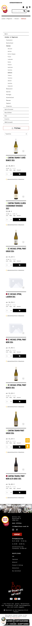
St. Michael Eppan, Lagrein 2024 (14, 295)
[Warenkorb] (29, 7)
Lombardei (10, 59)
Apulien (10, 51)
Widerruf (14, 562)
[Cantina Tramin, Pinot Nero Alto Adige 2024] (16, 464)
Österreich (9, 88)
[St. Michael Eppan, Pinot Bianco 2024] (16, 373)
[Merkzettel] (23, 7)
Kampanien (10, 86)
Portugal (8, 94)
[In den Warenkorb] (19, 174)
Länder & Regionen (11, 37)
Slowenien (9, 106)
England (8, 103)
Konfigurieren (21, 621)
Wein (6, 34)
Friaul (9, 56)
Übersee (8, 100)
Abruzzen (10, 48)
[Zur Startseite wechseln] (4, 9)
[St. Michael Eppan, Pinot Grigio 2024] (16, 237)
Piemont (10, 64)
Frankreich (9, 40)
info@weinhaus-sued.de (20, 526)
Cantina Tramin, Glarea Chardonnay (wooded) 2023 (16, 206)
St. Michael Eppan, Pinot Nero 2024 (16, 340)
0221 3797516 (17, 523)
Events (7, 119)
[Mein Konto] (27, 7)
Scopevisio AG (22, 610)
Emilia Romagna (11, 54)
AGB (13, 556)
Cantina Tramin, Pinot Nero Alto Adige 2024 (15, 477)
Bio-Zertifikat (16, 571)
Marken (9, 62)
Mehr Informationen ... (16, 618)
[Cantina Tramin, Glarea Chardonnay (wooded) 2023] (16, 191)
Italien (8, 46)
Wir (6, 116)
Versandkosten (9, 605)
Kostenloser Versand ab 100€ (16, 2)
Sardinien (10, 67)
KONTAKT (17, 534)
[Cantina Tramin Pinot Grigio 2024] (16, 419)
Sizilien (10, 70)
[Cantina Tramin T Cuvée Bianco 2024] (16, 146)
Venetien (10, 83)
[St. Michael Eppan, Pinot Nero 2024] (16, 328)
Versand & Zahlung (17, 565)
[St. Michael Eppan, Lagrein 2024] (16, 282)
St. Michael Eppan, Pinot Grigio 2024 (16, 250)
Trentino (10, 78)
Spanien (8, 91)
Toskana (10, 75)
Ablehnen (9, 621)
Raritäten (8, 112)
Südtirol (10, 72)
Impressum (15, 559)
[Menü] (28, 11)
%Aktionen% (8, 122)
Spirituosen (9, 109)
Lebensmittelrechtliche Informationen (15, 179)
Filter (16, 128)
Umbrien (10, 80)
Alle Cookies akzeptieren (16, 624)
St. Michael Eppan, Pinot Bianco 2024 (16, 386)
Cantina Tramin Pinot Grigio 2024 (15, 431)
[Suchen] (24, 11)
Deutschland (9, 43)
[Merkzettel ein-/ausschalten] (23, 151)
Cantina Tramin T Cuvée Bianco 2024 (15, 159)
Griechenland (10, 97)
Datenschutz (15, 568)
